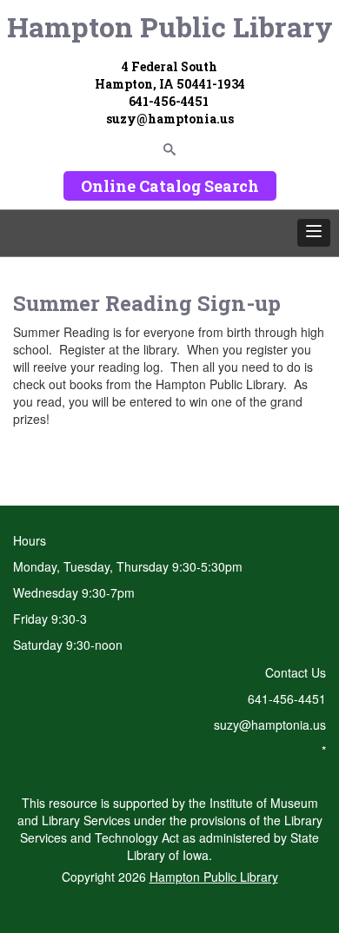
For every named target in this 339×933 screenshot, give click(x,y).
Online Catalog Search (170, 185)
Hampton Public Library (170, 26)
